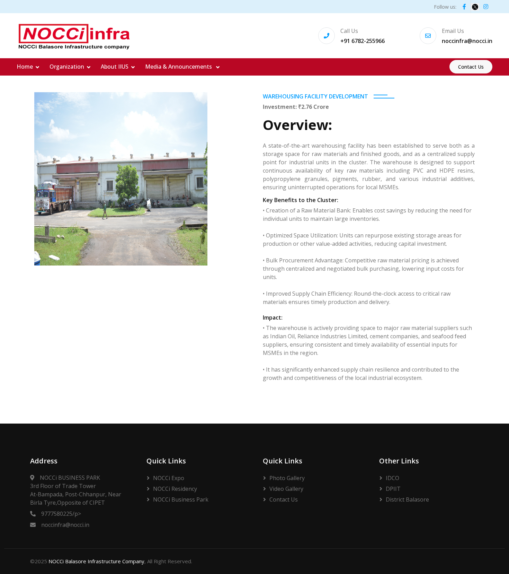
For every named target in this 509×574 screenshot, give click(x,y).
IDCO (392, 478)
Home (25, 66)
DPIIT (393, 489)
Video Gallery (286, 489)
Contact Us (471, 66)
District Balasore (407, 499)
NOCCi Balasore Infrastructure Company (96, 561)
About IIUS (114, 66)
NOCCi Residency (175, 489)
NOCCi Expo (168, 478)
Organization (67, 66)
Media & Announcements (179, 66)
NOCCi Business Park (180, 499)
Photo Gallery (287, 478)
